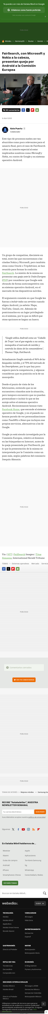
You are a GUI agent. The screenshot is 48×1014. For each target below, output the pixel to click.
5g (26, 865)
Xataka (5, 916)
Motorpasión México (33, 996)
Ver (25, 680)
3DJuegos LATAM (31, 986)
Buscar (44, 893)
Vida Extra (29, 920)
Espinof (28, 936)
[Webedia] (10, 905)
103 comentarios (12, 110)
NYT (9, 554)
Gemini (40, 41)
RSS (33, 829)
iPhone (6, 870)
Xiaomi (5, 855)
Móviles (8, 41)
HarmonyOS (19, 41)
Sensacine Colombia (33, 993)
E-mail (37, 110)
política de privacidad (36, 817)
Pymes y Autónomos (33, 969)
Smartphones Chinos (12, 875)
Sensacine (29, 933)
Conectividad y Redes (34, 875)
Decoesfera (7, 969)
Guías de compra (10, 860)
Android (6, 865)
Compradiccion (9, 973)
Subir (38, 903)
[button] (17, 128)
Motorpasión (30, 949)
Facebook (23, 110)
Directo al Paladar (10, 949)
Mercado (35, 563)
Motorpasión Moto (32, 953)
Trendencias (8, 965)
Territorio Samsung (33, 860)
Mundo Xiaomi (8, 931)
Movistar (6, 850)
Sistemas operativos (20, 563)
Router (31, 41)
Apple (27, 850)
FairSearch (8, 273)
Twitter (28, 110)
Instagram (28, 829)
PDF (5, 280)
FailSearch (19, 554)
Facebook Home (10, 409)
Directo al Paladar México (10, 997)
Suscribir (40, 812)
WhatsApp (29, 870)
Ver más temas (10, 883)
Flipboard (32, 110)
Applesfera (7, 924)
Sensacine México (32, 989)
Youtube (23, 829)
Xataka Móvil (8, 920)
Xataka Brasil (8, 989)
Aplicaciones (30, 855)
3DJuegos (29, 916)
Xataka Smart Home (11, 927)
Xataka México (9, 986)
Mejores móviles (27, 792)
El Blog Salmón (31, 965)
